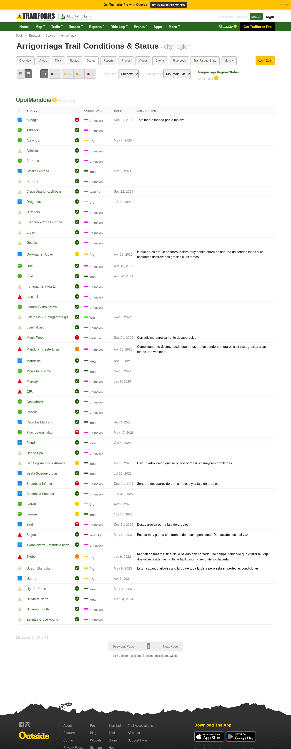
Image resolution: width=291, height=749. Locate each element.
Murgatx (32, 381)
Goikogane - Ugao (40, 254)
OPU (30, 391)
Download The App (212, 725)
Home (24, 26)
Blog (93, 732)
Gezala (32, 242)
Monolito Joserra (39, 371)
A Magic (32, 119)
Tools (112, 732)
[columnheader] (20, 111)
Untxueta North (37, 599)
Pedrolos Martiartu (40, 422)
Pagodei (32, 412)
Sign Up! (115, 725)
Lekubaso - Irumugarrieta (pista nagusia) (56, 317)
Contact (69, 740)
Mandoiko (34, 360)
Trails (55, 26)
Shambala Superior (40, 493)
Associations (140, 725)
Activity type (154, 74)
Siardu (31, 504)
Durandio (33, 211)
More (173, 26)
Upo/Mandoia (33, 100)
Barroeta (33, 160)
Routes (74, 26)
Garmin (114, 740)
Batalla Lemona (38, 171)
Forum (139, 740)
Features (69, 732)
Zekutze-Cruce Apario (42, 619)
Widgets (96, 740)
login (270, 17)
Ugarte (31, 578)
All (44, 74)
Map (38, 26)
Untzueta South (38, 609)
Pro (92, 725)
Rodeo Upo (35, 452)
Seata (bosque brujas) (43, 473)
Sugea (31, 534)
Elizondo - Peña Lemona (44, 222)
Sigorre (32, 514)
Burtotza (33, 181)
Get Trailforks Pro (257, 26)
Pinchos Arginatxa (40, 432)
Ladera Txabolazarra (42, 306)
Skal (30, 524)
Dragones (34, 201)
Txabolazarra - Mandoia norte (48, 544)
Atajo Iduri (34, 140)
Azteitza (32, 150)
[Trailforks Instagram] (27, 724)
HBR (30, 266)
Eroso (31, 232)
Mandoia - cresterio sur (43, 349)
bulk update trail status (127, 656)
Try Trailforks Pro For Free (169, 5)
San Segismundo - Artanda (46, 463)
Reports (95, 26)
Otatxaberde (36, 401)
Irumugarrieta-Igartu (41, 286)
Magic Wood (36, 337)
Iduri (30, 276)
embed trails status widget (161, 656)
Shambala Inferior (39, 483)
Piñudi (31, 442)
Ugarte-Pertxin (37, 588)
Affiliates (134, 732)
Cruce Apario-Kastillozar (44, 191)
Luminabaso (35, 327)
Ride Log (117, 26)
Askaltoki (33, 130)
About (67, 725)
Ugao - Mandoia (38, 568)
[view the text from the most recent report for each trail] (28, 74)
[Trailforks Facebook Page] (21, 724)
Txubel (31, 556)
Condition (110, 74)
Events (139, 26)
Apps (157, 26)
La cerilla (33, 296)
